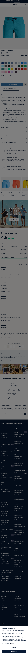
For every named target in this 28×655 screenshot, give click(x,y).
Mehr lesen (12, 643)
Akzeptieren (14, 651)
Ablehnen (14, 647)
